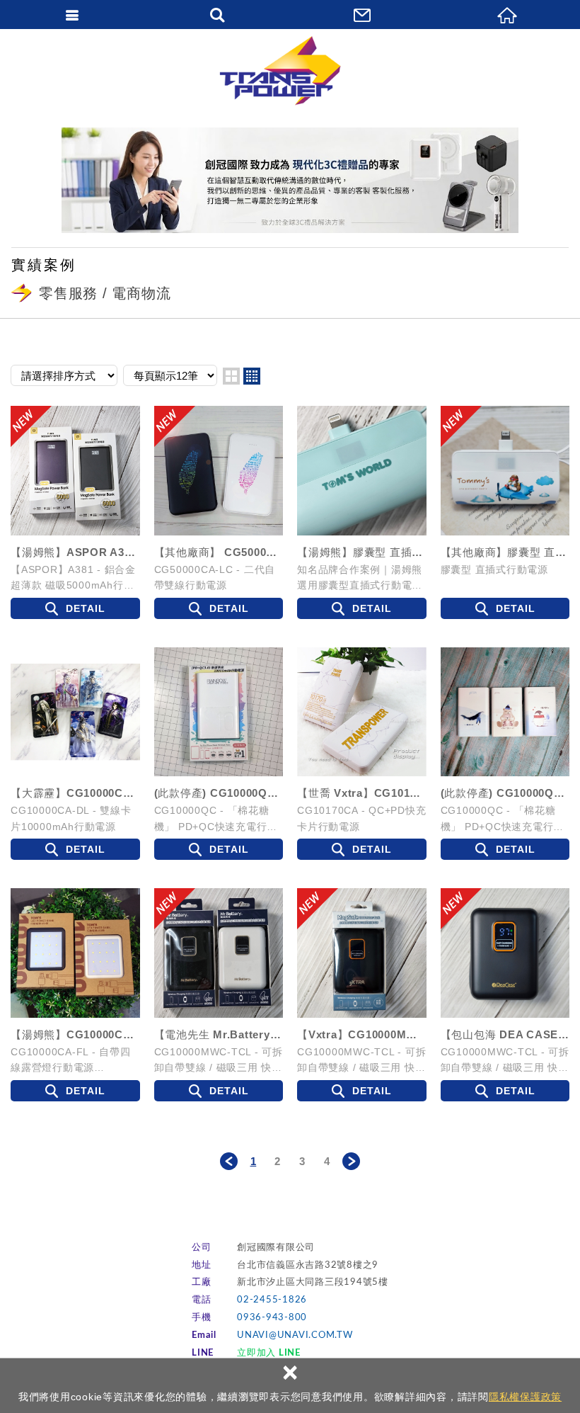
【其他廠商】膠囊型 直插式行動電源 (505, 552)
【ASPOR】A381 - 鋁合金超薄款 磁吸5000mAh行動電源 (73, 577)
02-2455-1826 (272, 1300)
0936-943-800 (272, 1317)
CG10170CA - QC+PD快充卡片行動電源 (361, 818)
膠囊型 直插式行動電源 (494, 569)
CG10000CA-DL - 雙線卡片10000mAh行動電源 (71, 818)
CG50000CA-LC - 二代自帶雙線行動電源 (215, 577)
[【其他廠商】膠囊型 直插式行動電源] (505, 470)
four (251, 376)
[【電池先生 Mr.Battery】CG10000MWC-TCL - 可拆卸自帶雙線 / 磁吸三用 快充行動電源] (219, 953)
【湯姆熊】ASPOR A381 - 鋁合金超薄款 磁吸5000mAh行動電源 (75, 552)
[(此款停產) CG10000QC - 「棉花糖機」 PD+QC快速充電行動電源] (219, 712)
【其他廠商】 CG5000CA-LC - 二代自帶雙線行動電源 (219, 552)
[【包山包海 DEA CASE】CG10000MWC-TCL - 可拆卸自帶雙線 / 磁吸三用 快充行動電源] (505, 953)
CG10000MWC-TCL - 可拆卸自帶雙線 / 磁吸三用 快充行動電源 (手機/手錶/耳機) (218, 1059)
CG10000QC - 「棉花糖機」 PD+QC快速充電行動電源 (216, 818)
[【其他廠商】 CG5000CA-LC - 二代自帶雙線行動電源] (219, 470)
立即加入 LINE (269, 1353)
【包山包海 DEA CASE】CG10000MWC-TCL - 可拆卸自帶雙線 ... (505, 1034)
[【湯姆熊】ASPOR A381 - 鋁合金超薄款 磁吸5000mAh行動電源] (75, 470)
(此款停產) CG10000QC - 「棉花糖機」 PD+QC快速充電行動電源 (219, 793)
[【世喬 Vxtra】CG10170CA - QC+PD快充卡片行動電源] (362, 712)
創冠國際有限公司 (290, 70)
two (231, 376)
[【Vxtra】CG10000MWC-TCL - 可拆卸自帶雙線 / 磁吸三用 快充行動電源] (362, 953)
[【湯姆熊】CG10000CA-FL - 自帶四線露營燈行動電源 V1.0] (75, 953)
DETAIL (85, 608)
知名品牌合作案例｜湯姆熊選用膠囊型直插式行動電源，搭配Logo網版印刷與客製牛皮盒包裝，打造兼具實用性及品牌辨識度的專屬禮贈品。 (362, 577)
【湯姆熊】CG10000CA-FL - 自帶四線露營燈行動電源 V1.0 (75, 1034)
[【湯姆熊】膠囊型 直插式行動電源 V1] (362, 470)
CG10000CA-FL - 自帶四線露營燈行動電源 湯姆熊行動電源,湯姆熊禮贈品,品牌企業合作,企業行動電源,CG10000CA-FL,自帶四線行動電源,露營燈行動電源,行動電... (75, 1059)
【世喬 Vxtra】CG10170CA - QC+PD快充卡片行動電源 (362, 793)
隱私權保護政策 (525, 1396)
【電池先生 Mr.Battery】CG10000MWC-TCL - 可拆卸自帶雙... (219, 1034)
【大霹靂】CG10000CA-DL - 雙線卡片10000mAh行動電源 (75, 793)
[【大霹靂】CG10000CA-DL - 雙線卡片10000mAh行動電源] (75, 712)
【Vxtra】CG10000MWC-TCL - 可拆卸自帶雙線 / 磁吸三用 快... (362, 1034)
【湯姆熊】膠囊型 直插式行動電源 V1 (362, 552)
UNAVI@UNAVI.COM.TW (295, 1335)
